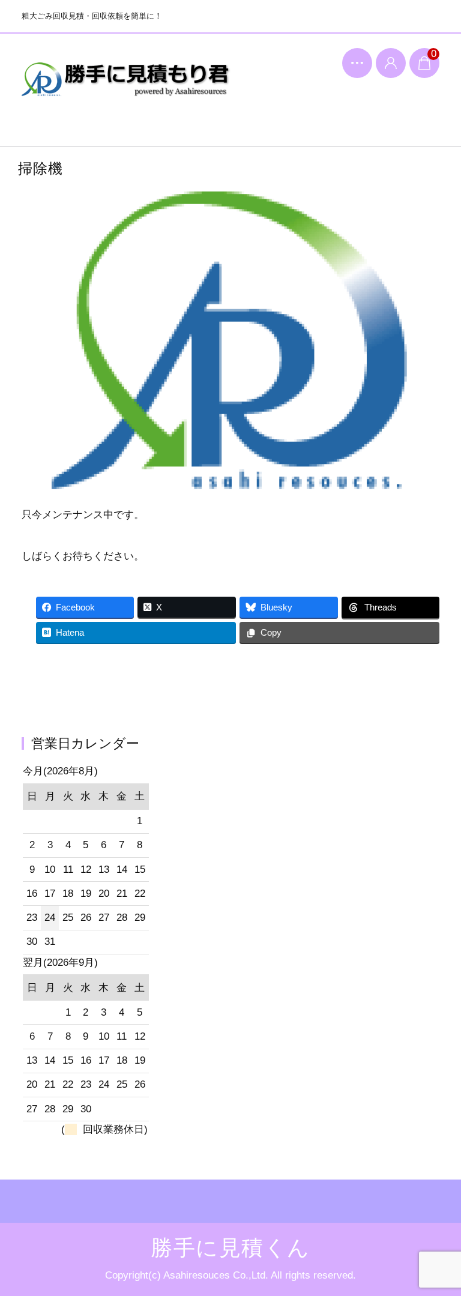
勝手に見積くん (126, 87)
